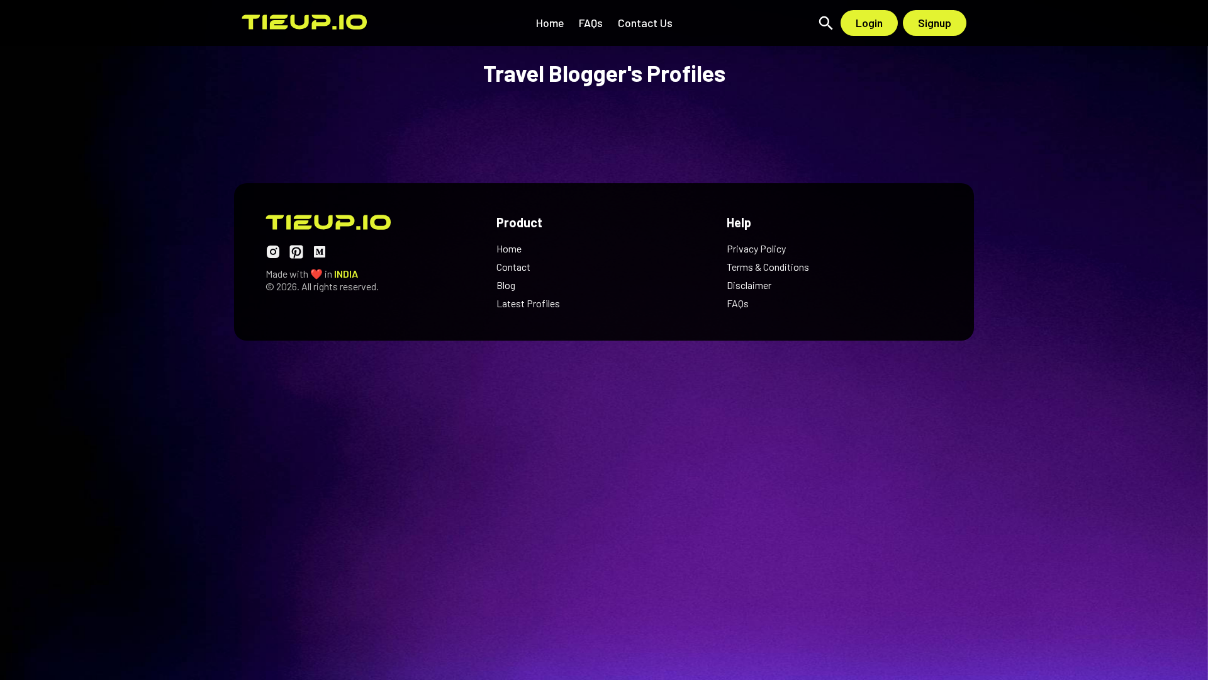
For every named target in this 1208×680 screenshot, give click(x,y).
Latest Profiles (528, 303)
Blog (505, 285)
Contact (513, 267)
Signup (934, 23)
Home (550, 23)
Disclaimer (749, 285)
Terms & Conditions (768, 267)
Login (869, 23)
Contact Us (645, 23)
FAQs (591, 23)
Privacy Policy (756, 248)
